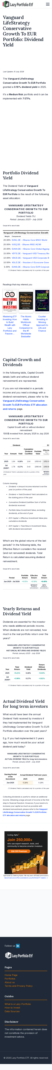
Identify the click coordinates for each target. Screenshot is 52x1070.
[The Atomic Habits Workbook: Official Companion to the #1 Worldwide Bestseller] (26, 301)
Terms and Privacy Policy (19, 985)
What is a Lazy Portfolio (18, 1004)
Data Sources (12, 1011)
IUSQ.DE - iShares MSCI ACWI (26, 244)
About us (10, 982)
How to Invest (12, 1007)
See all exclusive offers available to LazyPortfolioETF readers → (26, 878)
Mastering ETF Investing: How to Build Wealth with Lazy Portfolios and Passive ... (10, 325)
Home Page (11, 975)
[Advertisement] (26, 59)
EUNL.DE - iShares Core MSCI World (29, 240)
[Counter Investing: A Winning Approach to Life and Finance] (42, 301)
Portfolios (10, 978)
